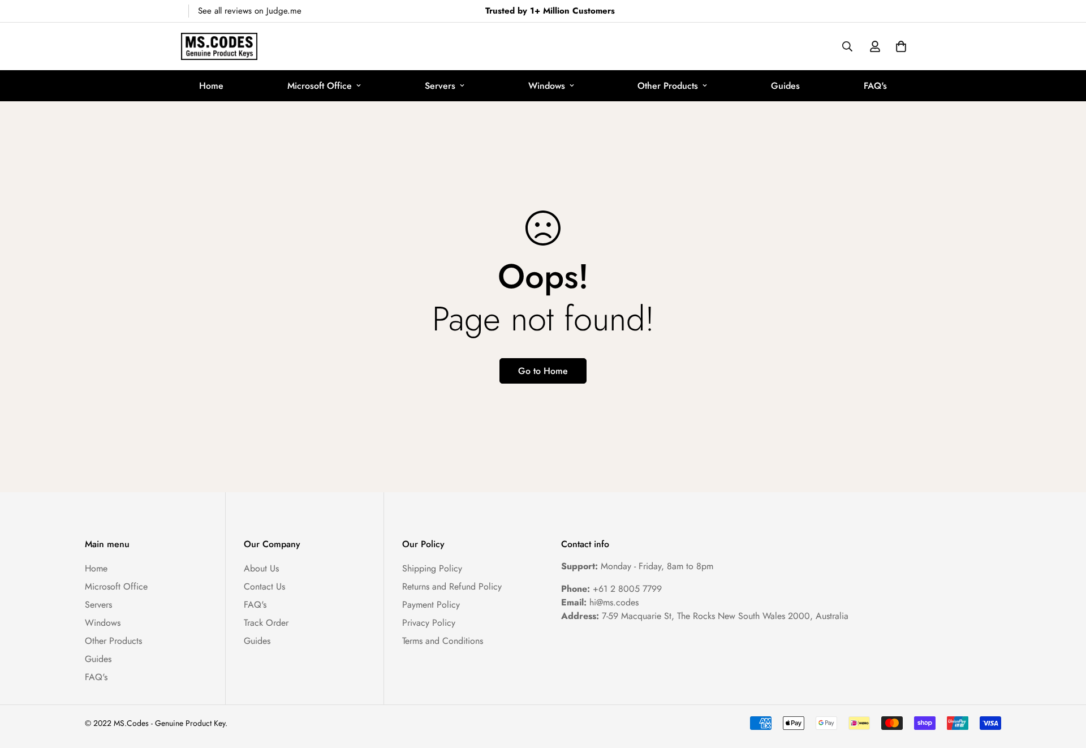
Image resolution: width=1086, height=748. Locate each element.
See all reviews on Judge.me (249, 11)
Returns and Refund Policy (452, 586)
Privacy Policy (428, 622)
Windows (546, 85)
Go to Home (543, 370)
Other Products (667, 85)
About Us (261, 568)
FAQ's (875, 85)
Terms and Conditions (442, 640)
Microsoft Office (319, 85)
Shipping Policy (432, 568)
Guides (785, 85)
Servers (440, 85)
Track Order (266, 622)
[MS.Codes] (219, 46)
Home (211, 85)
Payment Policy (431, 604)
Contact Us (264, 586)
